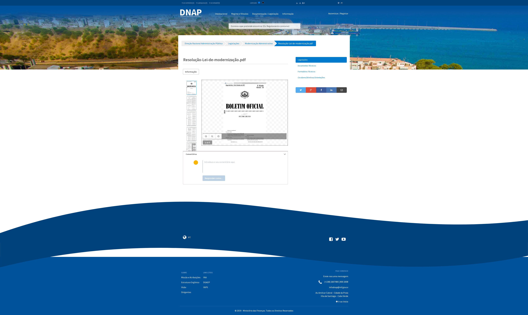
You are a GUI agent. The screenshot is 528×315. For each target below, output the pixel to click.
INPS (205, 287)
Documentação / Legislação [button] (265, 13)
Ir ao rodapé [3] (214, 3)
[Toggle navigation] (205, 14)
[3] (191, 118)
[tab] (235, 154)
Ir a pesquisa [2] (201, 3)
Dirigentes (186, 292)
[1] (191, 87)
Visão (183, 287)
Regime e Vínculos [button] (239, 13)
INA (205, 277)
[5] (191, 149)
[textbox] (240, 166)
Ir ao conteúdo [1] (188, 3)
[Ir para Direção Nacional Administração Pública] (191, 13)
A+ (303, 3)
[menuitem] (321, 60)
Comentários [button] (191, 154)
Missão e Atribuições (190, 277)
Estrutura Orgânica (190, 282)
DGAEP (206, 282)
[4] (191, 134)
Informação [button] (288, 13)
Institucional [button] (221, 13)
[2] (191, 103)
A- (297, 3)
